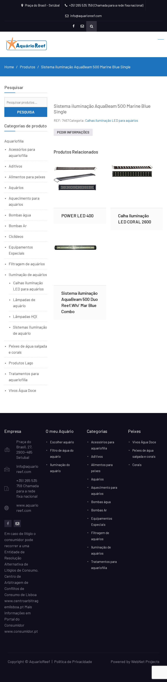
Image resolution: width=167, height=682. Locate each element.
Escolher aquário (62, 442)
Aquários (16, 187)
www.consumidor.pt (21, 631)
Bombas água (20, 214)
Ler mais (80, 186)
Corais (137, 465)
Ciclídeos (16, 236)
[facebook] (8, 523)
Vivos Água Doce (22, 390)
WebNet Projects (145, 661)
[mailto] (17, 523)
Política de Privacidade (73, 661)
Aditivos (15, 166)
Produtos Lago (21, 362)
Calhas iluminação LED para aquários (111, 120)
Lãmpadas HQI (25, 316)
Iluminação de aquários (28, 274)
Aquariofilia (13, 141)
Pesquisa (26, 112)
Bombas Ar (18, 225)
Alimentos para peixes (27, 176)
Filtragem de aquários (27, 263)
